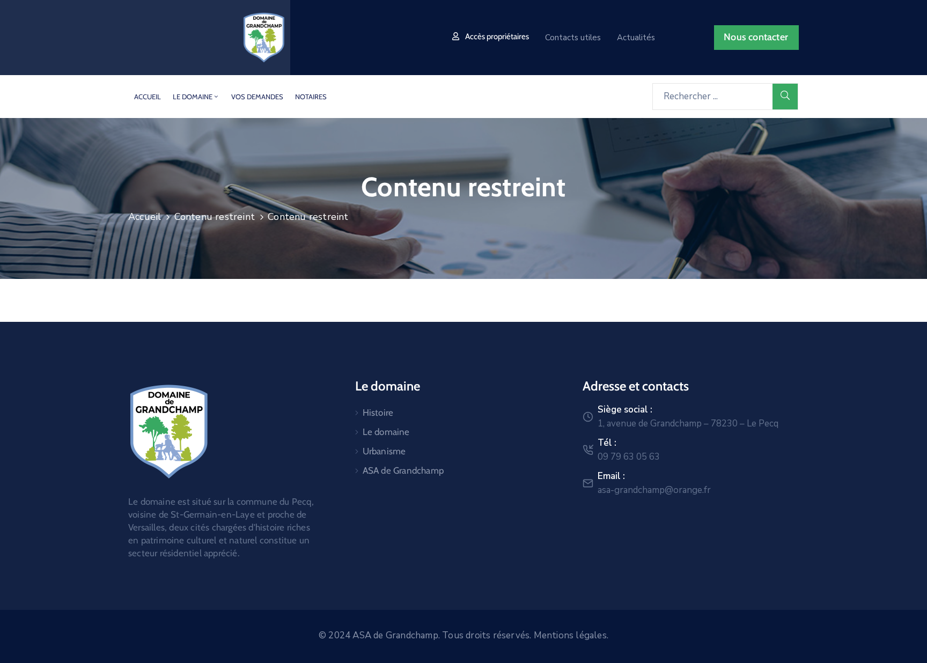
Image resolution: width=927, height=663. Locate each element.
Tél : (607, 443)
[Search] (785, 96)
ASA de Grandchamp (403, 470)
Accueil (147, 96)
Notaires (311, 96)
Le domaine (386, 431)
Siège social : (625, 409)
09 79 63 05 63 (629, 457)
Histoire (378, 412)
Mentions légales (570, 635)
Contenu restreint (214, 216)
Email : (611, 476)
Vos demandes (257, 96)
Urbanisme (384, 451)
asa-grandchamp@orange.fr (654, 490)
